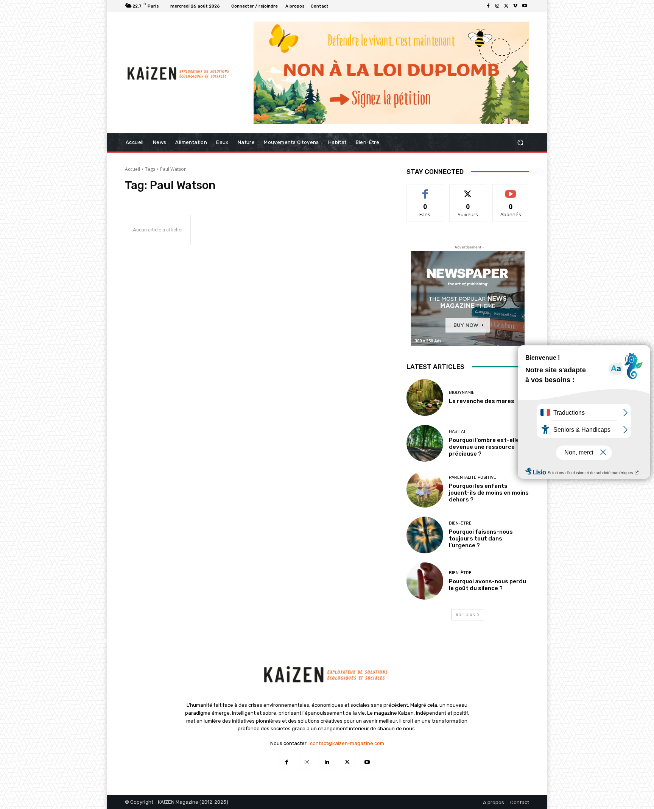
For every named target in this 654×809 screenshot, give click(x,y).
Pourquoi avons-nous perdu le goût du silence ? (487, 585)
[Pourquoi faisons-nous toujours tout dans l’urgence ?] (424, 535)
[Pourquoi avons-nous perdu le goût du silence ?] (424, 580)
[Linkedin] (326, 762)
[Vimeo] (515, 6)
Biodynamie (462, 392)
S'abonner (510, 190)
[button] (520, 142)
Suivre (468, 190)
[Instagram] (497, 6)
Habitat (457, 431)
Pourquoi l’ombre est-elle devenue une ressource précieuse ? (484, 447)
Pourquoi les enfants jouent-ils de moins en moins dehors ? (489, 493)
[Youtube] (524, 6)
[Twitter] (506, 6)
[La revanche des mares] (424, 397)
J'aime (425, 190)
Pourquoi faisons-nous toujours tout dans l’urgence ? (481, 538)
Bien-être (460, 523)
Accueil (132, 169)
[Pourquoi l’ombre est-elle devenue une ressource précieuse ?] (424, 443)
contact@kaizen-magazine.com (347, 743)
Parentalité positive (472, 477)
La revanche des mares (481, 401)
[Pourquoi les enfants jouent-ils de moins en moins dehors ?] (424, 489)
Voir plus (465, 614)
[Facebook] (488, 6)
